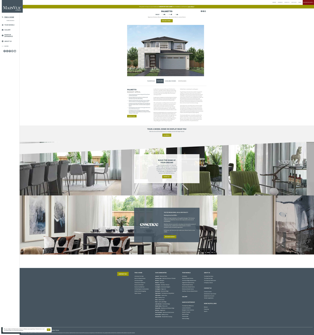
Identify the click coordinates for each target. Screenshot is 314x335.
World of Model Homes (187, 278)
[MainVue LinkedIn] (12, 51)
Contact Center (208, 291)
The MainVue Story (208, 276)
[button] (205, 11)
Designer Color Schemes (188, 310)
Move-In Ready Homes (140, 278)
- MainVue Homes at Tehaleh (165, 278)
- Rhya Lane (161, 306)
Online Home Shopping (140, 291)
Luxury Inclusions (186, 308)
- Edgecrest (160, 289)
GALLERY (184, 296)
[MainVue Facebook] (4, 51)
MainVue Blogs (185, 318)
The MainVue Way (208, 278)
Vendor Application (209, 298)
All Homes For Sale (139, 276)
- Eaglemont (160, 310)
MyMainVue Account (209, 296)
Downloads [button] (182, 81)
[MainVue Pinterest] (10, 51)
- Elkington (159, 280)
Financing (206, 309)
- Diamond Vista (161, 276)
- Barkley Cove (160, 297)
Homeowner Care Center (210, 293)
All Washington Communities (142, 289)
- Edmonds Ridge (161, 291)
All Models (166, 135)
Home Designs (10, 20)
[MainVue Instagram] (7, 51)
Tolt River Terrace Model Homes (189, 291)
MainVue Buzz (185, 314)
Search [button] (299, 2)
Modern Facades (186, 312)
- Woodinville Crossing (163, 316)
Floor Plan (151, 81)
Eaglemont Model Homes (188, 282)
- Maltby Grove (161, 314)
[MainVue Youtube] (15, 51)
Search (205, 311)
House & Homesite (139, 284)
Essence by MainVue (139, 287)
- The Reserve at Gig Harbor (164, 293)
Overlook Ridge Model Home (189, 280)
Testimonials (185, 316)
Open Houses (138, 293)
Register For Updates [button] (308, 2)
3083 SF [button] (157, 14)
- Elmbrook (159, 282)
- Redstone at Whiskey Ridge (164, 308)
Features (160, 81)
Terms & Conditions (18, 330)
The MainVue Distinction (210, 280)
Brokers (274, 2)
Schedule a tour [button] (131, 116)
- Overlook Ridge (162, 304)
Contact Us (166, 176)
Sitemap (57, 330)
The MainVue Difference (188, 305)
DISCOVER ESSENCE (169, 236)
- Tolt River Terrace (162, 284)
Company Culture (208, 282)
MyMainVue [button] (280, 2)
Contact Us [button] (286, 2)
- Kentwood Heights (162, 287)
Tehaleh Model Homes (187, 284)
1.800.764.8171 (294, 2)
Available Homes (166, 20)
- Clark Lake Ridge (160, 301)
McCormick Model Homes (188, 287)
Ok (48, 329)
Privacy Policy (9, 330)
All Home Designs (139, 280)
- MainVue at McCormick (164, 312)
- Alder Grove (159, 299)
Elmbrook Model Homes (188, 289)
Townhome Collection (140, 282)
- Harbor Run (161, 295)
